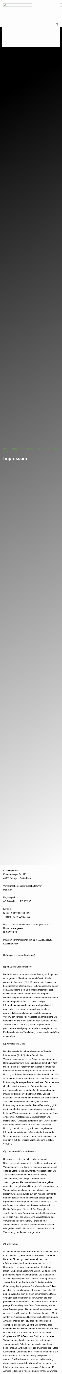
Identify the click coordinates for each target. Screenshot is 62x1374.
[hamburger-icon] (56, 24)
